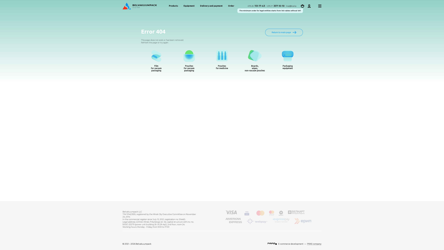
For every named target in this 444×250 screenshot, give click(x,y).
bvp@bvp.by (291, 6)
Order (231, 6)
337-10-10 (275, 6)
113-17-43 (256, 6)
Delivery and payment (211, 6)
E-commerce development (290, 244)
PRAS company (314, 244)
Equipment (189, 6)
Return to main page (281, 32)
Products (173, 6)
